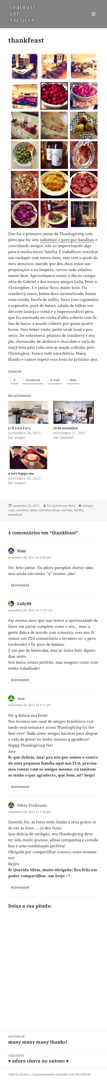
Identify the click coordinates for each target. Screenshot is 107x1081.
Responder (20, 585)
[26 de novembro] (74, 412)
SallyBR (24, 603)
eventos (66, 510)
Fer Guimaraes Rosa (61, 506)
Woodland (15, 514)
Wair (21, 550)
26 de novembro (66, 428)
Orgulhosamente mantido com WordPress (61, 1074)
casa (11, 510)
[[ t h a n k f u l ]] (28, 412)
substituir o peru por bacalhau (67, 239)
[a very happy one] (28, 457)
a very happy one (21, 473)
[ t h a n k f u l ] (19, 428)
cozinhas (22, 510)
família (78, 510)
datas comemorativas (45, 510)
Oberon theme (18, 1074)
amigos (88, 506)
